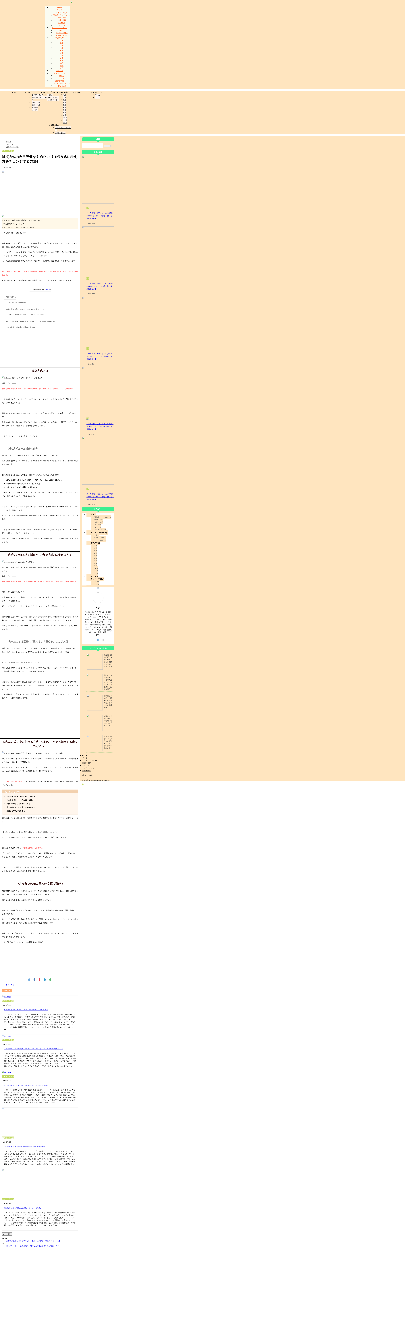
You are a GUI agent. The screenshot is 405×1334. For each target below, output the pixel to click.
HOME (14, 92)
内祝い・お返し (53, 97)
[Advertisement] (40, 350)
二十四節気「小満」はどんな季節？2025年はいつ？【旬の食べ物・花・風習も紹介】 (100, 356)
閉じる (48, 289)
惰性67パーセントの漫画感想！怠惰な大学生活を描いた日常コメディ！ (33, 1246)
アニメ (97, 97)
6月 (64, 107)
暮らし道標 (87, 775)
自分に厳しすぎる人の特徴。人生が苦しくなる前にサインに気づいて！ (26, 1010)
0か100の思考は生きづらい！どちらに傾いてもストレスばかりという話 (26, 1085)
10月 (65, 117)
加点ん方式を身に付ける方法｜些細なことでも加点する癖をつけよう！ (33, 321)
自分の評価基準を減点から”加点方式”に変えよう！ (25, 309)
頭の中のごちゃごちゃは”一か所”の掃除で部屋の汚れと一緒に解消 (24, 1147)
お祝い (50, 95)
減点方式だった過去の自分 (17, 302)
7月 (64, 110)
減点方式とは (11, 297)
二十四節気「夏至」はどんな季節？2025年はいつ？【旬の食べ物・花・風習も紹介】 (100, 216)
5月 (64, 105)
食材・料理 (36, 105)
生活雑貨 (35, 107)
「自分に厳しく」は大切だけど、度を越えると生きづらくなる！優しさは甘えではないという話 (33, 1049)
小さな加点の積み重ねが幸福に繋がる (20, 327)
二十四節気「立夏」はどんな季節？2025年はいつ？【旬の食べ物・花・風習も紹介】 (100, 426)
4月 (64, 102)
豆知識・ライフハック (102, 517)
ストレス (78, 92)
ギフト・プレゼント (50, 92)
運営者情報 (55, 125)
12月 (65, 122)
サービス (35, 110)
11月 (65, 120)
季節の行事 (63, 92)
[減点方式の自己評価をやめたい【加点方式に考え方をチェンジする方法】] (45, 979)
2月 (64, 97)
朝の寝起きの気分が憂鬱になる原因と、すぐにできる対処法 (22, 1208)
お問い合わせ (60, 133)
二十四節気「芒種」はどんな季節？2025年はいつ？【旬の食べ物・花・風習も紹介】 (100, 286)
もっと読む (7, 1234)
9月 (64, 115)
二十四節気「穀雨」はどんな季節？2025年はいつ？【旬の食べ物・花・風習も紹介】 (100, 497)
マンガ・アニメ (97, 92)
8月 (64, 112)
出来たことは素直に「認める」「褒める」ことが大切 (26, 315)
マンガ (97, 95)
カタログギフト (53, 100)
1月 (64, 95)
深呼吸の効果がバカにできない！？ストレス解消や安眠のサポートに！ (33, 1241)
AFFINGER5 (105, 780)
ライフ (29, 92)
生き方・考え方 (37, 95)
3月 (64, 100)
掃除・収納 (36, 102)
